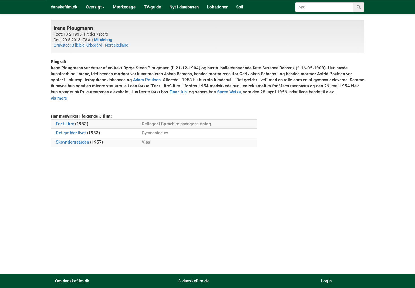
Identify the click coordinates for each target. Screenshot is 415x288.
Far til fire (65, 123)
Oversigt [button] (94, 7)
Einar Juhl (178, 91)
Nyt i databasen (184, 7)
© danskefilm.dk (193, 280)
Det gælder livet (71, 132)
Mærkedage (124, 7)
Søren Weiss (229, 91)
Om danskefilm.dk (72, 280)
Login (326, 280)
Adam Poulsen (147, 79)
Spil (239, 7)
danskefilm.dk (64, 7)
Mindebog (103, 40)
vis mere (59, 98)
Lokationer (217, 7)
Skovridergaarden (72, 142)
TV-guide (152, 7)
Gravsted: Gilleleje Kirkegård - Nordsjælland (91, 45)
